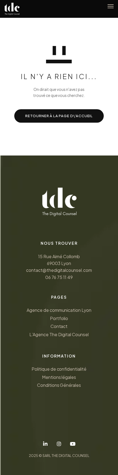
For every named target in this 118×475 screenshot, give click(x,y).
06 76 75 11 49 (59, 277)
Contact (59, 326)
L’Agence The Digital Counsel (58, 334)
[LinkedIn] (45, 444)
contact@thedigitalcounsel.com (59, 270)
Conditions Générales (59, 385)
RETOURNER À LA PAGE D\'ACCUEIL (59, 116)
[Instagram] (59, 444)
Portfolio (59, 318)
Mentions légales (59, 377)
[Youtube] (73, 444)
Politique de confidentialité (59, 369)
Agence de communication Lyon (59, 310)
